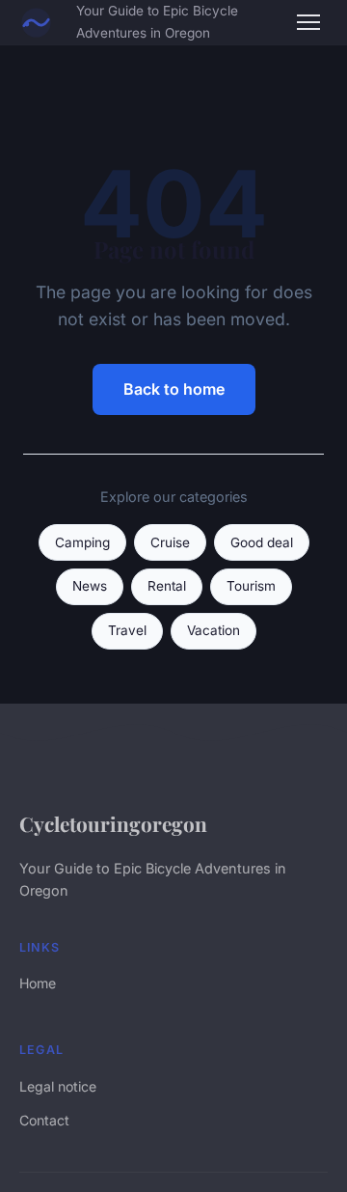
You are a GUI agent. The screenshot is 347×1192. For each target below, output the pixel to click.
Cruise (170, 542)
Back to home (174, 389)
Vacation (213, 630)
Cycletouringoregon (113, 823)
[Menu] (308, 22)
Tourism (251, 586)
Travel (127, 630)
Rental (166, 586)
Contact (44, 1120)
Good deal (261, 542)
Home (37, 983)
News (89, 586)
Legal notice (57, 1086)
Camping (82, 542)
